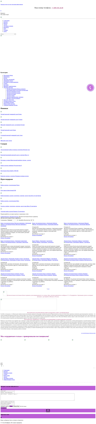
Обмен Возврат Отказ (9, 379)
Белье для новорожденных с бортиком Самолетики (14, 241)
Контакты (6, 27)
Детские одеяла (10, 95)
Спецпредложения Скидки (10, 105)
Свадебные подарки (9, 102)
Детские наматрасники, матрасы (15, 97)
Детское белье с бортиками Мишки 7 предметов (44, 258)
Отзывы (6, 30)
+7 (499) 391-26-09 (57, 8)
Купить (2, 238)
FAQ (5, 28)
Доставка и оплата (8, 26)
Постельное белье (8, 75)
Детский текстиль (8, 87)
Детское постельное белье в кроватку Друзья (12, 273)
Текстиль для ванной (9, 79)
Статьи (5, 374)
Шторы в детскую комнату (13, 98)
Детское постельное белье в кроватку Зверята (44, 273)
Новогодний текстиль (9, 103)
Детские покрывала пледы (13, 91)
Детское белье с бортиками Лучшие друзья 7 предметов (15, 258)
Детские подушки (11, 94)
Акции (5, 24)
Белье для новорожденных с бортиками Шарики (76, 223)
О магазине (6, 20)
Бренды (6, 23)
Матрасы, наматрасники (10, 86)
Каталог (6, 22)
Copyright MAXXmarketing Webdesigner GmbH (88, 333)
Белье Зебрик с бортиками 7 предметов (42, 241)
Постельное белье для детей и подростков (17, 90)
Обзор (11, 406)
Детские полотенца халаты (13, 93)
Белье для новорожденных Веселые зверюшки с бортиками (16, 223)
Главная (3, 216)
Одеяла (5, 83)
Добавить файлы (5, 406)
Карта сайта (7, 375)
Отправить (3, 407)
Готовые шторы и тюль (9, 101)
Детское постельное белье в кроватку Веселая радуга (77, 258)
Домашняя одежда (8, 80)
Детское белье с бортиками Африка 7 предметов (76, 241)
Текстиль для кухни (9, 99)
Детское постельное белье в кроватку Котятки (75, 273)
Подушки (6, 84)
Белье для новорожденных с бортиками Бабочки (44, 223)
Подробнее (7, 238)
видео (5, 31)
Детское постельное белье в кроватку (16, 89)
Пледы (5, 78)
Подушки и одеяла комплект (11, 82)
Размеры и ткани (8, 373)
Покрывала (6, 76)
